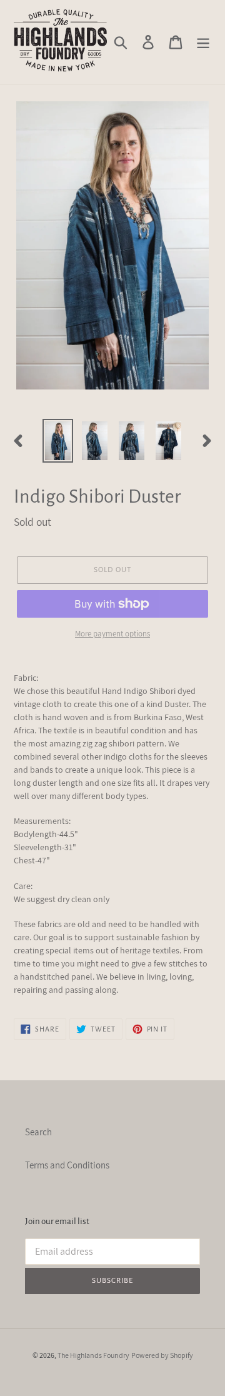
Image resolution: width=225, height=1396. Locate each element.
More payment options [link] (112, 633)
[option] (57, 441)
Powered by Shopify (162, 1355)
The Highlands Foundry (93, 1355)
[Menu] (203, 42)
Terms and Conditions (67, 1165)
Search (38, 1132)
